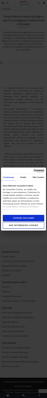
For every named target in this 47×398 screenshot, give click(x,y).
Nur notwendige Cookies (23, 225)
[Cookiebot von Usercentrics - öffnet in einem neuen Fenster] (33, 170)
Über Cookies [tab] (38, 177)
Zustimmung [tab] (8, 177)
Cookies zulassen (23, 218)
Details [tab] (23, 177)
